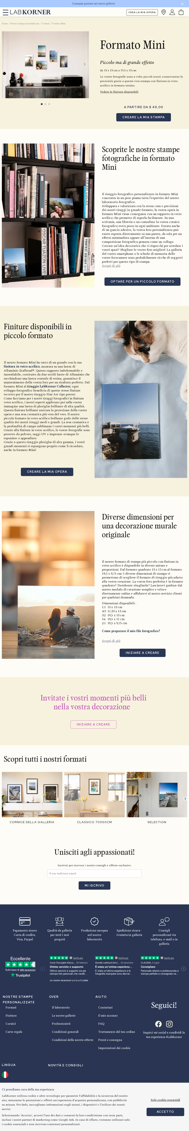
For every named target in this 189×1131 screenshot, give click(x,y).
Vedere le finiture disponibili (119, 92)
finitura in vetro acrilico (21, 366)
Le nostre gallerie (63, 1015)
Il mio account (108, 1015)
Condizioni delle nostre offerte (72, 1040)
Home (5, 23)
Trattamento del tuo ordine (116, 1032)
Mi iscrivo (94, 885)
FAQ (101, 1024)
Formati (11, 1007)
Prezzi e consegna (110, 1040)
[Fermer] (182, 4)
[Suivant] (185, 798)
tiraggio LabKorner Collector (48, 386)
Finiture (11, 1015)
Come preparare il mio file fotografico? (131, 631)
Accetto (165, 1112)
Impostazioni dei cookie (114, 1048)
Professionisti (61, 1024)
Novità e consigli (65, 1065)
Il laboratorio (61, 1007)
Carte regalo (14, 1032)
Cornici (11, 1024)
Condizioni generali (65, 1032)
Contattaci (105, 1007)
